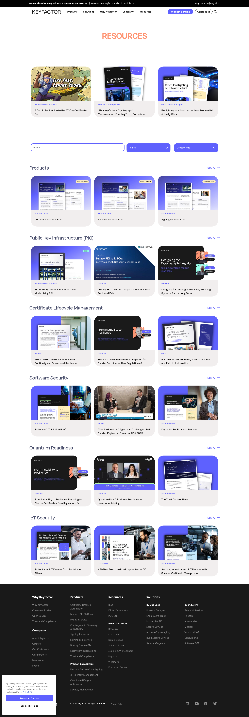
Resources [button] (145, 11)
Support (205, 3)
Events (35, 665)
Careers (36, 643)
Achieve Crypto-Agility (158, 632)
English (213, 3)
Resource (113, 629)
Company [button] (128, 11)
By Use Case (153, 604)
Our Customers (40, 649)
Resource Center (117, 623)
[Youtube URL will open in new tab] (196, 703)
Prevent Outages (155, 610)
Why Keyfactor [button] (108, 11)
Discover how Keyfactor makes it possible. (110, 3)
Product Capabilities (82, 663)
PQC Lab (113, 615)
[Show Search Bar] (215, 11)
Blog (197, 3)
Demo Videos (115, 640)
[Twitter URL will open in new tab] (215, 703)
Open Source (39, 615)
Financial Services (193, 610)
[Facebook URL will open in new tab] (205, 703)
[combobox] (148, 149)
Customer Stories (41, 610)
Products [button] (72, 11)
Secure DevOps (154, 626)
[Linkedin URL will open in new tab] (187, 703)
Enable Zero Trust (156, 615)
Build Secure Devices (157, 637)
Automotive (190, 621)
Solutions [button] (88, 11)
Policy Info (27, 692)
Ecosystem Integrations (83, 650)
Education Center (117, 667)
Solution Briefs (116, 645)
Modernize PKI (154, 621)
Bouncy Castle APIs (80, 645)
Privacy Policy (117, 704)
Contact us (203, 11)
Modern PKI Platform (82, 614)
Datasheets (114, 634)
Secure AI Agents (155, 643)
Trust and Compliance (44, 621)
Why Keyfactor (40, 604)
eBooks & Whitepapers (120, 651)
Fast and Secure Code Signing (86, 669)
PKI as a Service (78, 619)
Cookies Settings (29, 706)
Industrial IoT (191, 632)
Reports (112, 656)
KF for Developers (118, 610)
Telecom (189, 615)
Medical (188, 626)
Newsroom (38, 660)
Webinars (113, 661)
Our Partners (39, 654)
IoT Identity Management (84, 674)
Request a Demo (180, 11)
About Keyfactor (41, 638)
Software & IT (191, 643)
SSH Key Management (82, 689)
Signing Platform (79, 634)
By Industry (191, 604)
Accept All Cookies (29, 698)
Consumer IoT (192, 637)
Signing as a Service (81, 639)
